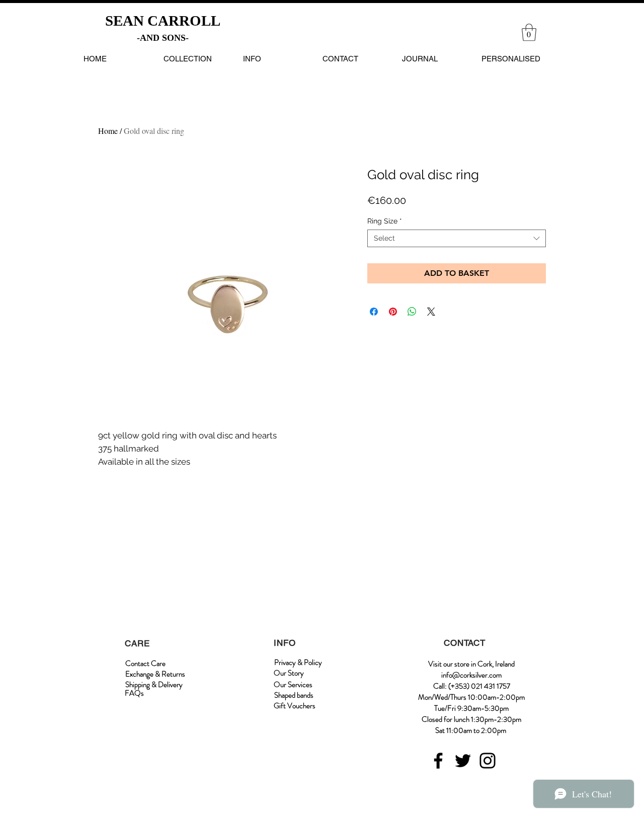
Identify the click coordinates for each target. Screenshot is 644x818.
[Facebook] (438, 760)
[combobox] (456, 238)
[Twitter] (462, 760)
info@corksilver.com (471, 675)
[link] (529, 32)
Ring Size (384, 221)
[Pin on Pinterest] (393, 312)
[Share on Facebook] (374, 312)
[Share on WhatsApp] (412, 312)
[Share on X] (431, 312)
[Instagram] (487, 760)
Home (108, 130)
